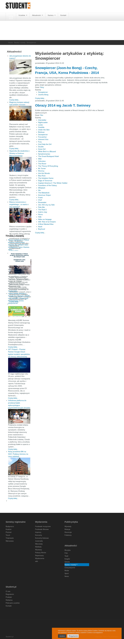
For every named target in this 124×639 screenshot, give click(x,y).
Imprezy (38, 532)
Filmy (42, 87)
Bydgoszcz (10, 526)
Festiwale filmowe (42, 529)
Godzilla (41, 127)
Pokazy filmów (40, 553)
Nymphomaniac (44, 154)
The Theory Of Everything (48, 166)
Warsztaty (39, 544)
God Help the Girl (44, 144)
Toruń (8, 535)
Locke (40, 125)
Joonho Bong (43, 95)
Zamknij (62, 636)
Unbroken (42, 161)
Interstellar (42, 120)
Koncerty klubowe (42, 538)
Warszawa (10, 541)
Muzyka (67, 550)
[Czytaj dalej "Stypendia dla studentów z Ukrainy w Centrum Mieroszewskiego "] (20, 164)
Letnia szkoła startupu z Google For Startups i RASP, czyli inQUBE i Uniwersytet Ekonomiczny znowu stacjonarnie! (19, 298)
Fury (40, 142)
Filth (39, 217)
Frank (40, 197)
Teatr (66, 556)
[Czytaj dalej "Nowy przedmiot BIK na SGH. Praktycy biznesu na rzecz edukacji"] (19, 466)
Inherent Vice (43, 139)
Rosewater (42, 202)
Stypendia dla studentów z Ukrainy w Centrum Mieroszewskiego (19, 153)
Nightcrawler (43, 122)
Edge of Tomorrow (45, 181)
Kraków (8, 529)
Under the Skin (44, 130)
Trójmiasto (10, 538)
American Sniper (44, 195)
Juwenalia (39, 541)
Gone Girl (42, 149)
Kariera (51, 15)
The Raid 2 (42, 210)
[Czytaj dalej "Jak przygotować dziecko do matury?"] (20, 66)
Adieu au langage (45, 219)
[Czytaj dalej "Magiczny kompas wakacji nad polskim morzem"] (20, 113)
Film (41, 115)
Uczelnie (22, 15)
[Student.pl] (18, 6)
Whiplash (41, 188)
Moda (67, 570)
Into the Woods (44, 173)
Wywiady (68, 526)
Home (10, 42)
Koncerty (38, 535)
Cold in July (42, 212)
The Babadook (43, 193)
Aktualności (36, 15)
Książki (67, 559)
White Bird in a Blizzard (47, 151)
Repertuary (39, 555)
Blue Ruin (42, 176)
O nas (8, 591)
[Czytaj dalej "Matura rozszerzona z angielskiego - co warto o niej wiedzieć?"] (20, 215)
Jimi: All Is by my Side (46, 205)
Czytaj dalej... (40, 98)
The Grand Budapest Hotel (48, 156)
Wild (39, 159)
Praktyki (9, 597)
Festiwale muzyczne (43, 526)
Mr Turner (42, 168)
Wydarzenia (39, 558)
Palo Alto (41, 207)
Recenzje (68, 532)
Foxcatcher (42, 137)
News (67, 576)
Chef (40, 200)
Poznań (9, 532)
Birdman (41, 132)
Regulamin (10, 594)
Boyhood (41, 229)
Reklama (9, 600)
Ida (39, 190)
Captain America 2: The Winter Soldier (52, 183)
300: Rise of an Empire (47, 222)
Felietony (68, 535)
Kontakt (63, 15)
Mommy (41, 171)
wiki (36, 561)
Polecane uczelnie (13, 603)
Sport (67, 573)
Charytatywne (70, 568)
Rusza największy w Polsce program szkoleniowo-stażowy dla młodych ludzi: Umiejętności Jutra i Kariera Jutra (18, 245)
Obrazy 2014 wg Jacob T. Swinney (63, 105)
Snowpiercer (43, 92)
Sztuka (67, 562)
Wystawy (38, 550)
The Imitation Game (45, 178)
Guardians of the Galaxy (47, 185)
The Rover (42, 164)
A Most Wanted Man (46, 224)
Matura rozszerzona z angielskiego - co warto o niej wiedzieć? (18, 204)
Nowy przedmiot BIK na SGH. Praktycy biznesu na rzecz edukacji (18, 454)
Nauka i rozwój (19, 42)
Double (41, 147)
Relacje (67, 529)
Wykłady (38, 547)
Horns (40, 214)
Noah (40, 227)
